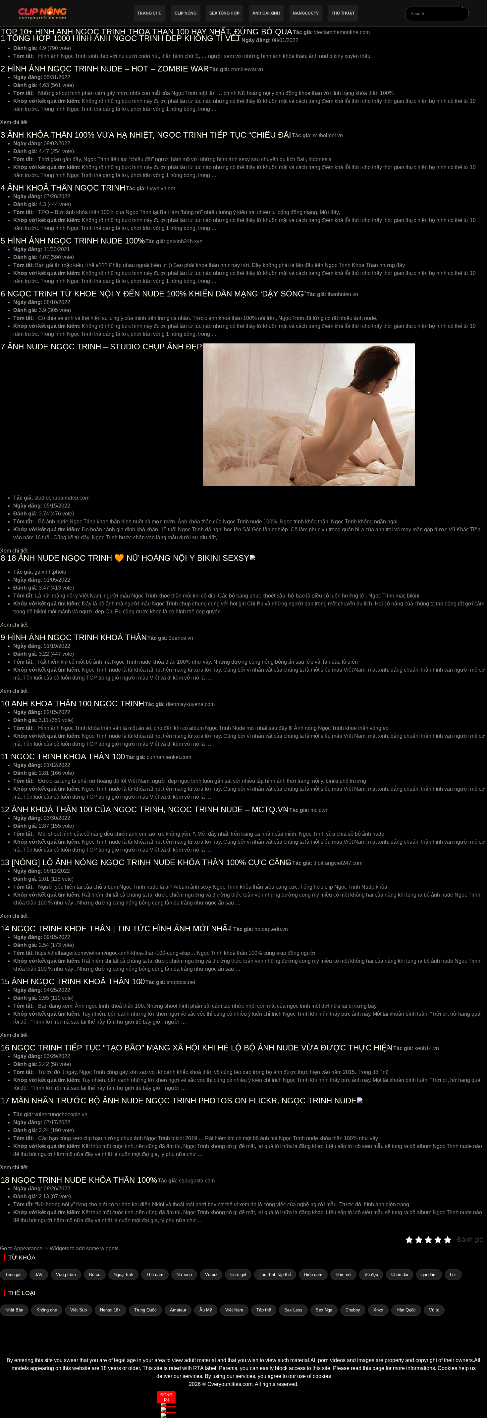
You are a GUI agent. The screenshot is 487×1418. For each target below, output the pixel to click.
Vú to (434, 1309)
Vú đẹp (371, 1274)
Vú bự (211, 1274)
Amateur (178, 1309)
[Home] (243, 1344)
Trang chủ (149, 13)
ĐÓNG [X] (166, 1397)
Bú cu (94, 1274)
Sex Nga (324, 1309)
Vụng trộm (66, 1274)
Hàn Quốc (406, 1309)
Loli (453, 1274)
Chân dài (399, 1274)
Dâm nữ (343, 1274)
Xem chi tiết (13, 122)
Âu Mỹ (205, 1309)
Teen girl (13, 1274)
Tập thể (263, 1309)
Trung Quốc (145, 1309)
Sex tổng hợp (224, 13)
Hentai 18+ (110, 1309)
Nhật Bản (14, 1309)
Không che (46, 1309)
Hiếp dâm (313, 1274)
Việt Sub (78, 1309)
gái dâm (429, 1274)
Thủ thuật (343, 13)
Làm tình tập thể (275, 1274)
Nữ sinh (184, 1274)
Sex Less (293, 1309)
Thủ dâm (154, 1274)
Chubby (353, 1309)
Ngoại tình (123, 1274)
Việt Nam (234, 1309)
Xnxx (378, 1309)
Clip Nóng (185, 13)
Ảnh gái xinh (266, 13)
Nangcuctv (306, 13)
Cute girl (238, 1274)
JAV (39, 1274)
